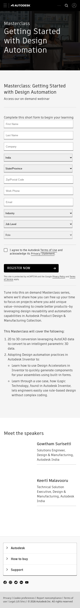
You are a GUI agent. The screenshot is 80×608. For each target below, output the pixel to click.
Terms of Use (48, 250)
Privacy (7, 598)
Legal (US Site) (17, 601)
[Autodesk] (21, 5)
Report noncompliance (49, 598)
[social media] (16, 582)
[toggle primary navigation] (7, 5)
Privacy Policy (58, 276)
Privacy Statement (43, 254)
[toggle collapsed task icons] (59, 5)
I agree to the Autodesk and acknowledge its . (36, 252)
